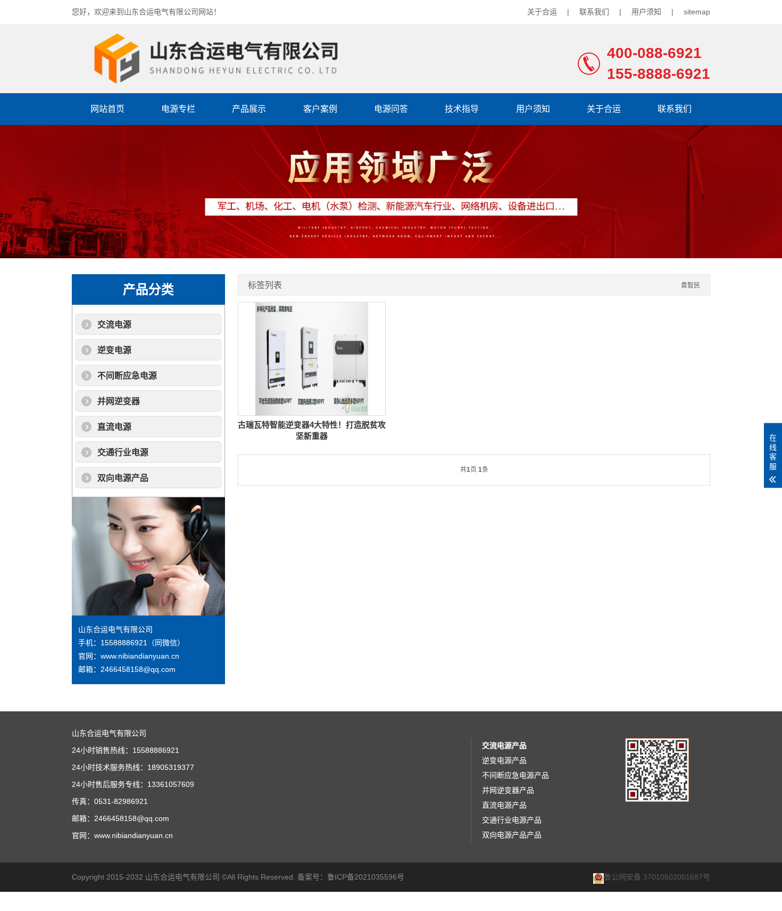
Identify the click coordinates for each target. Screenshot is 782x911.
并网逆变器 (118, 401)
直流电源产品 (504, 805)
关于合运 (542, 11)
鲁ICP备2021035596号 (365, 877)
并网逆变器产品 (508, 790)
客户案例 (320, 108)
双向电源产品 (122, 477)
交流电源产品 (504, 745)
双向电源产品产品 (512, 835)
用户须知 (646, 11)
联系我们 (594, 11)
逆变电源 (114, 350)
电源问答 (391, 108)
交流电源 (114, 324)
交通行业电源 (122, 452)
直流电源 (114, 426)
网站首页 (107, 108)
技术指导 (462, 108)
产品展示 (249, 108)
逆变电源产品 (504, 760)
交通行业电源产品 (512, 820)
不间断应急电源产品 (515, 775)
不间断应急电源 (127, 375)
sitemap (697, 11)
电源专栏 (178, 108)
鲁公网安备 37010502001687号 (657, 877)
